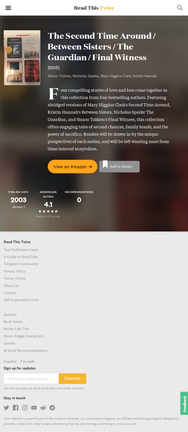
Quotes (9, 343)
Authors (10, 314)
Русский (27, 361)
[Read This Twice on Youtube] (34, 407)
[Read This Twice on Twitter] (6, 407)
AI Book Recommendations (25, 350)
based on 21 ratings (48, 216)
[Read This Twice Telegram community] (52, 407)
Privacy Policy (15, 271)
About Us (11, 285)
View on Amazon (72, 166)
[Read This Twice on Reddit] (43, 407)
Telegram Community (21, 263)
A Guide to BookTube (21, 256)
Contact (10, 292)
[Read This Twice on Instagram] (25, 407)
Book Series (13, 321)
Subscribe (72, 378)
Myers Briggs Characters (23, 336)
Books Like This (16, 328)
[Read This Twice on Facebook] (15, 407)
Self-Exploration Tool (21, 299)
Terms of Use (14, 278)
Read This (94, 7)
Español (10, 361)
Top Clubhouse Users (21, 249)
